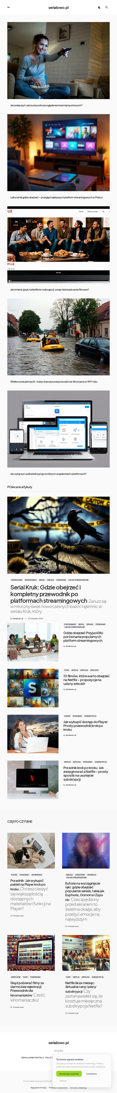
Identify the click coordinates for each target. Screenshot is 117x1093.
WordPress (37, 875)
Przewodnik (16, 580)
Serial (42, 580)
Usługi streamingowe (78, 580)
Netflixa (84, 670)
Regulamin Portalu (32, 1057)
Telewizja (91, 875)
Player (67, 716)
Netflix (75, 670)
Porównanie (70, 624)
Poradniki (77, 716)
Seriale (50, 580)
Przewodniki (31, 580)
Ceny (68, 977)
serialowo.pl (58, 7)
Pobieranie (35, 977)
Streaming (61, 580)
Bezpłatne (16, 977)
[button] (8, 7)
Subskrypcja (90, 716)
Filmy (66, 670)
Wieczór (94, 670)
